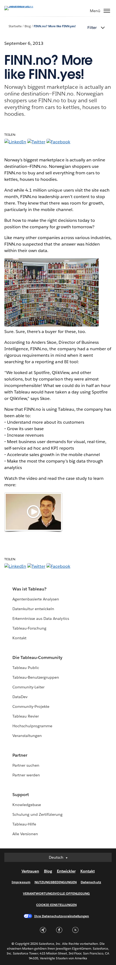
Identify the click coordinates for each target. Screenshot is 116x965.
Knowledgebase (26, 804)
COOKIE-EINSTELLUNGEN (56, 904)
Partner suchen (25, 765)
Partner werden (26, 775)
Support (20, 794)
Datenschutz (91, 882)
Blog (28, 26)
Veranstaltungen (27, 735)
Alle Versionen (25, 833)
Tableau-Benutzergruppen (35, 677)
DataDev (20, 696)
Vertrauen (30, 871)
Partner (19, 755)
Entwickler (66, 871)
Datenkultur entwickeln (33, 608)
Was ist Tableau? (29, 589)
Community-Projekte (30, 706)
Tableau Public (25, 667)
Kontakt (19, 638)
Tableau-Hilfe (24, 824)
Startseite (15, 26)
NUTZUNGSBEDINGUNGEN (56, 882)
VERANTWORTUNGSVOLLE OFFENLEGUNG (56, 893)
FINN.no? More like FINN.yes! (55, 26)
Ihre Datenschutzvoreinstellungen (61, 916)
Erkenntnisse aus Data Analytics (40, 618)
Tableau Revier (25, 716)
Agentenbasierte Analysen (35, 599)
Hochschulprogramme (32, 725)
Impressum (21, 882)
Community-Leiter (28, 687)
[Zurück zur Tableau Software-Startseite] (23, 6)
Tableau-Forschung (29, 628)
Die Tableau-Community (37, 657)
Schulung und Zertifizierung (37, 814)
